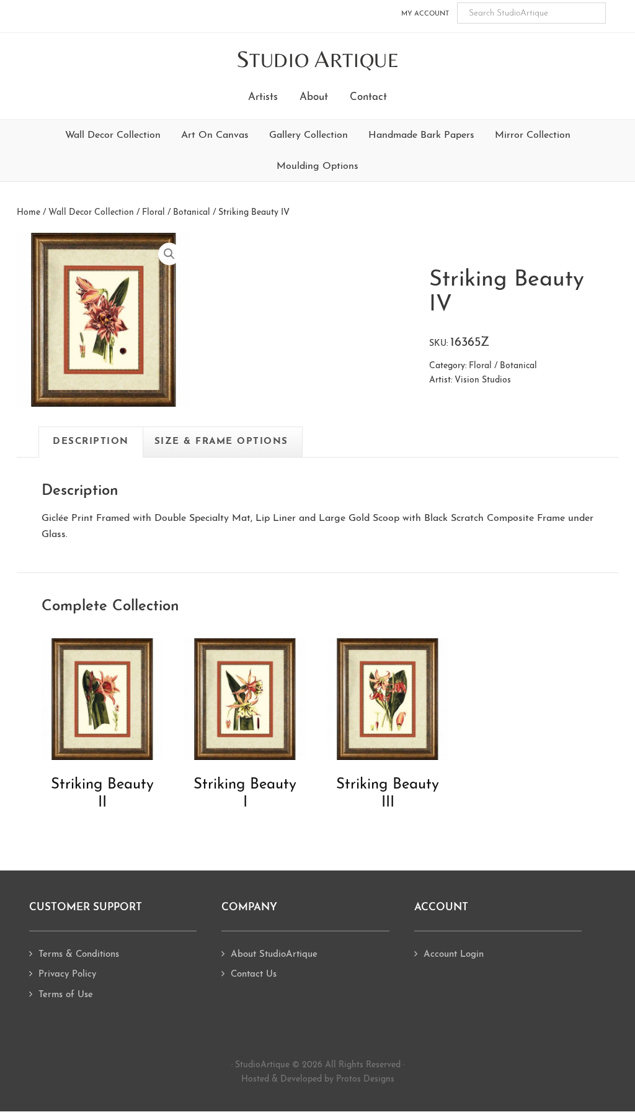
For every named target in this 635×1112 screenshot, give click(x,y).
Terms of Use (65, 995)
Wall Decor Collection (113, 135)
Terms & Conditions (78, 954)
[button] (169, 254)
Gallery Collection (308, 135)
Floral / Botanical (176, 212)
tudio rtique (317, 59)
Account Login (454, 954)
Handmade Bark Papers (421, 135)
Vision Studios (483, 380)
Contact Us (254, 974)
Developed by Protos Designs (337, 1079)
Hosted (255, 1079)
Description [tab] (91, 441)
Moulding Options (317, 166)
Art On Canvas (215, 135)
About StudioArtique (274, 954)
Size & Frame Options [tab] (221, 441)
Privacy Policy (67, 974)
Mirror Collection (533, 135)
